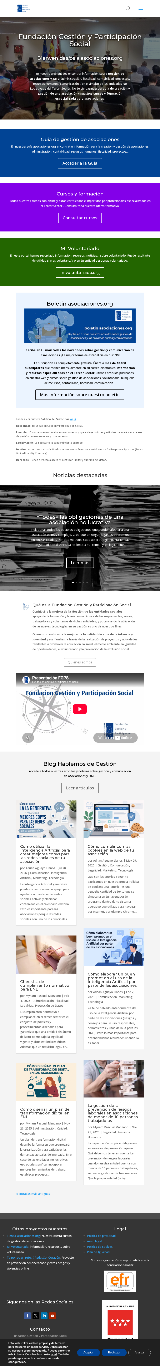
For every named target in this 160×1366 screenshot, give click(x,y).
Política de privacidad (101, 1236)
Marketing (40, 878)
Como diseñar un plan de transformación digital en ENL (45, 1113)
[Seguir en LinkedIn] (44, 1315)
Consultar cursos (80, 218)
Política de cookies (99, 1247)
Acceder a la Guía (80, 163)
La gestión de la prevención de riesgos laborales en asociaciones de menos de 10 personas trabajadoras (113, 1113)
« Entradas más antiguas (33, 1194)
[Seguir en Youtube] (52, 1315)
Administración (44, 1001)
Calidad (62, 1128)
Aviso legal (94, 1241)
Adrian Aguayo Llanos (40, 868)
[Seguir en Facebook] (27, 1315)
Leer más (80, 562)
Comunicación (39, 873)
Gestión (103, 865)
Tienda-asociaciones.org (23, 1236)
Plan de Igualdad (98, 1252)
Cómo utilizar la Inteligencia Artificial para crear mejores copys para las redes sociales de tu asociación (45, 854)
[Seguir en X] (35, 1315)
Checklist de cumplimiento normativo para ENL (44, 985)
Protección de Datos (49, 1005)
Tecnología (56, 878)
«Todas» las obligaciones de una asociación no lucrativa (80, 520)
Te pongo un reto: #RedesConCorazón (33, 1257)
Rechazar (114, 1352)
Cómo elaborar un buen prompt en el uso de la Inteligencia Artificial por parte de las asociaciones (112, 980)
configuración (16, 1362)
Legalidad (26, 1005)
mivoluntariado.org (80, 272)
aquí (54, 1354)
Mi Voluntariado (18, 1247)
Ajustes (140, 1352)
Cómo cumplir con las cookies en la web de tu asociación (111, 850)
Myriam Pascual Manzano (43, 996)
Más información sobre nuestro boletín (80, 394)
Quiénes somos (80, 662)
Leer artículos (80, 788)
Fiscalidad (62, 1001)
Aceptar (88, 1352)
